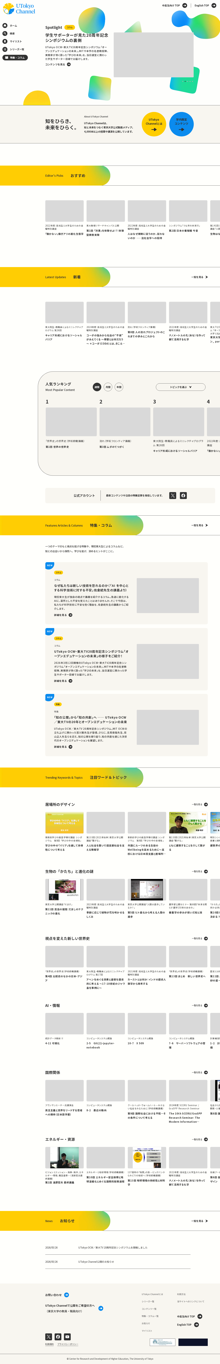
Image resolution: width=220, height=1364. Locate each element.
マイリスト (147, 1330)
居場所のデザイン (60, 804)
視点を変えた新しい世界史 (67, 938)
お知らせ (146, 1323)
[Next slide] (201, 55)
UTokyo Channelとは (152, 1294)
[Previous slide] (38, 55)
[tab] (183, 81)
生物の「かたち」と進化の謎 (69, 871)
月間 (108, 387)
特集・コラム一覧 (150, 1316)
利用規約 (49, 1344)
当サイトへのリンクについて (190, 1301)
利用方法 (181, 1294)
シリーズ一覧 (148, 1301)
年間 (119, 387)
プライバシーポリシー (67, 1344)
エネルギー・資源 (60, 1139)
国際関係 (52, 1072)
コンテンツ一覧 (149, 1308)
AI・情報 (52, 1005)
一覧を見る (197, 277)
